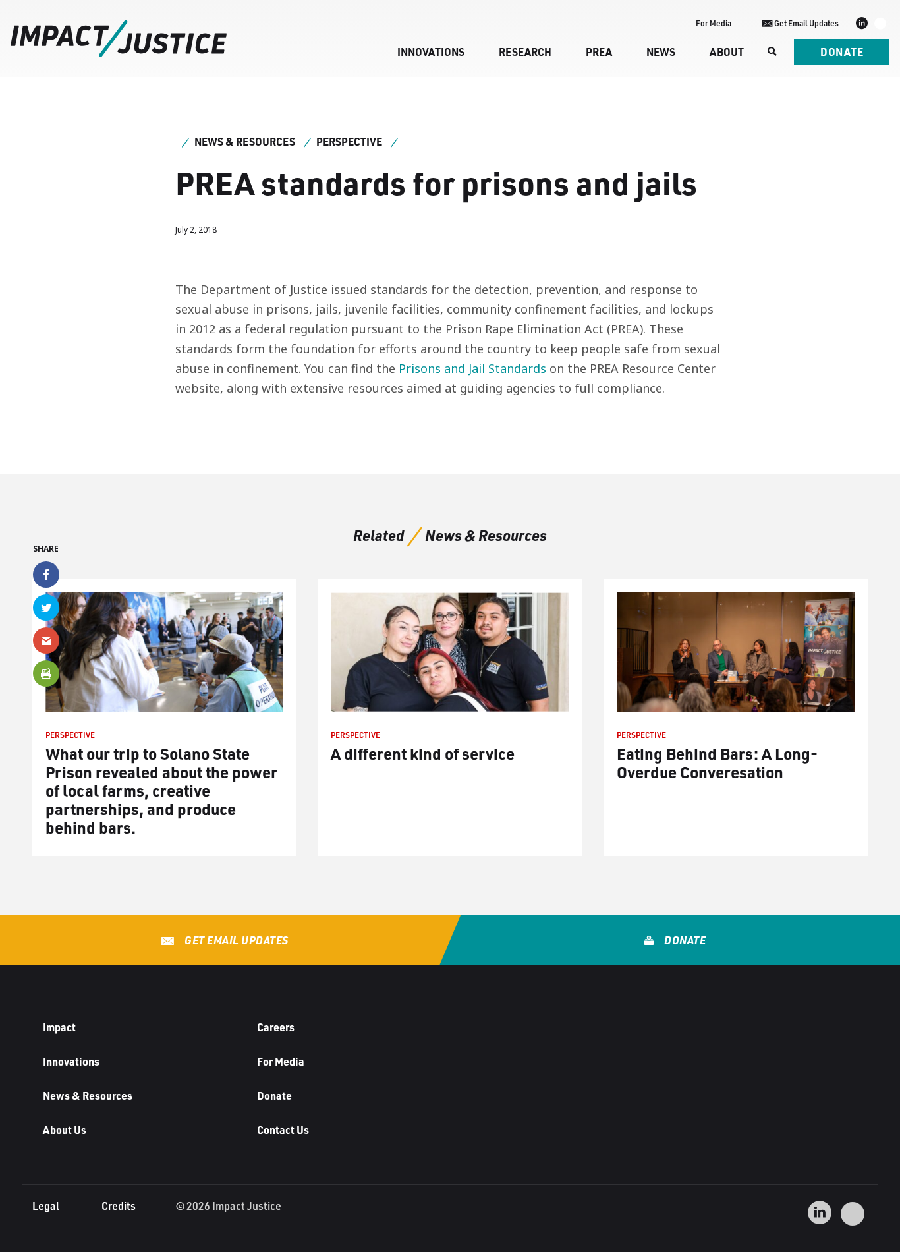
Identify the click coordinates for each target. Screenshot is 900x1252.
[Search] (771, 52)
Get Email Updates (236, 940)
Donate (841, 52)
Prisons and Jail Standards (472, 368)
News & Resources (244, 141)
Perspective (349, 141)
